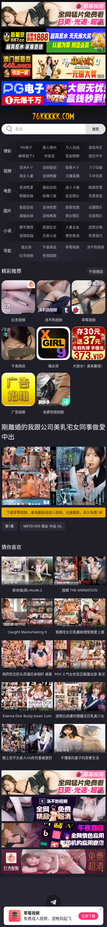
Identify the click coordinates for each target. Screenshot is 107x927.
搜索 (95, 129)
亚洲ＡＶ (26, 167)
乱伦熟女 (72, 195)
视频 (7, 171)
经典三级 (49, 195)
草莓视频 (72, 247)
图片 (7, 211)
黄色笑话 (72, 235)
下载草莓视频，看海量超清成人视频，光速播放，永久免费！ (53, 512)
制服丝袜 (26, 195)
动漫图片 (96, 207)
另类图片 (96, 215)
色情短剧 (49, 255)
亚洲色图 (49, 207)
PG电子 (26, 147)
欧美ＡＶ (72, 167)
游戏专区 (96, 147)
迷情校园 (26, 235)
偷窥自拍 (26, 207)
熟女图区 (72, 215)
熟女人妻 (26, 175)
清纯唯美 (49, 215)
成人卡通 (72, 187)
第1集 (9, 526)
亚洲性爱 (26, 187)
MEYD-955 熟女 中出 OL (42, 526)
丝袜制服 (49, 175)
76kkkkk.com (53, 116)
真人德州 (49, 147)
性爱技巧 (96, 235)
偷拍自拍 (49, 187)
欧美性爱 (96, 187)
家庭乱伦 (49, 227)
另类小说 (49, 235)
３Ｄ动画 (96, 167)
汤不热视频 (95, 247)
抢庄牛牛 (96, 155)
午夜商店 (49, 247)
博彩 (7, 151)
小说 (7, 230)
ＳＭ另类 (96, 175)
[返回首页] (101, 917)
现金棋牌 (72, 155)
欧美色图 (72, 207)
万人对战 (72, 147)
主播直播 (72, 175)
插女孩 (26, 247)
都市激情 (26, 227)
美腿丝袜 (26, 215)
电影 (7, 191)
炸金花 (49, 155)
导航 (7, 250)
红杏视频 (26, 255)
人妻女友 (72, 227)
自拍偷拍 (49, 167)
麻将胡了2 (26, 155)
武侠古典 (96, 227)
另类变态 (96, 195)
